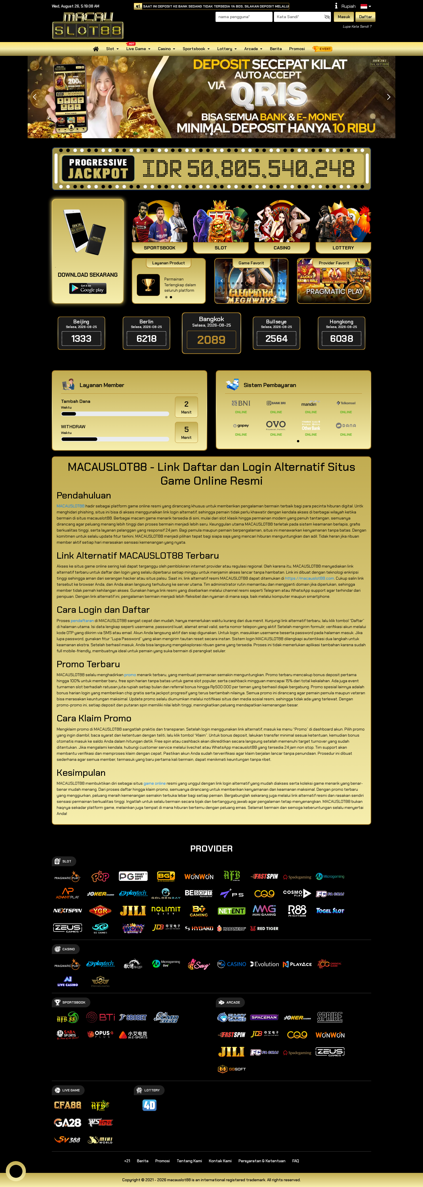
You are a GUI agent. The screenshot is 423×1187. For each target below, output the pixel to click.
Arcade (251, 48)
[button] (388, 97)
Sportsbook (194, 48)
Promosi (297, 48)
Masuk (344, 16)
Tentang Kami (189, 1160)
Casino (164, 48)
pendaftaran (82, 620)
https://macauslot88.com (309, 578)
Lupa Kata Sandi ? (357, 26)
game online (155, 783)
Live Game (136, 48)
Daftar (365, 16)
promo (130, 674)
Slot (110, 48)
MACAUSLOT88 (71, 506)
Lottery (224, 48)
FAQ (295, 1160)
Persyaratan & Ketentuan (262, 1160)
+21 (127, 1160)
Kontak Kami (220, 1160)
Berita (276, 48)
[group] (334, 281)
